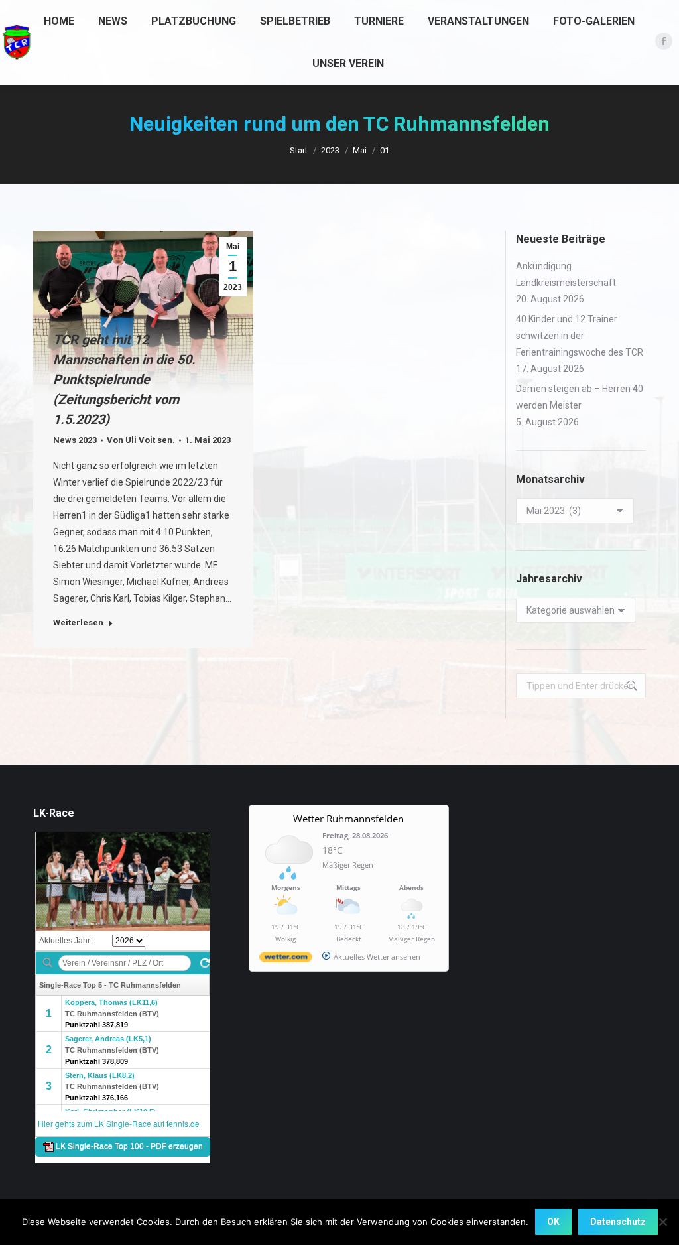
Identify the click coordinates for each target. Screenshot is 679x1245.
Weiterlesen (78, 622)
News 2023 (75, 440)
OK (553, 1221)
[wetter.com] (285, 959)
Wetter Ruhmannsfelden (348, 818)
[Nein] (662, 1221)
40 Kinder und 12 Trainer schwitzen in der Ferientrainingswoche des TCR (579, 336)
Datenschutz (618, 1221)
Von (141, 440)
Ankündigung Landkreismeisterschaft (566, 274)
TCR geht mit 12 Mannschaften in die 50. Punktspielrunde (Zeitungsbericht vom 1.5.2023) (124, 379)
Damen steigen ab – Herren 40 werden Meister (579, 397)
